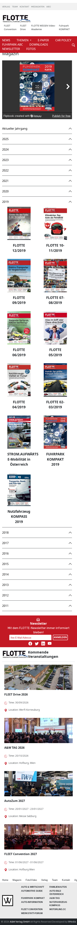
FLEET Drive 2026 (16, 694)
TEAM (15, 7)
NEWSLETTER (11, 49)
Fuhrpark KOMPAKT (64, 27)
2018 (5, 533)
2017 (5, 543)
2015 (5, 564)
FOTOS (31, 49)
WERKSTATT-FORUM (32, 913)
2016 (5, 553)
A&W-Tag (54, 898)
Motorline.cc (57, 909)
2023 (5, 160)
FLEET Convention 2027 (20, 854)
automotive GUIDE (32, 891)
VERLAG (6, 7)
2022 (5, 170)
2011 (5, 606)
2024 (5, 149)
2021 (5, 181)
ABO (48, 7)
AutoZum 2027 (14, 801)
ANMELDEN (60, 637)
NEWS (6, 40)
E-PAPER (44, 40)
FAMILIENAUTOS (58, 887)
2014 (5, 574)
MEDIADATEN (38, 7)
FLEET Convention (10, 27)
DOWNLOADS (38, 45)
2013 (5, 585)
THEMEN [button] (23, 40)
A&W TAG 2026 (14, 748)
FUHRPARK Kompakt (33, 898)
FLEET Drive (23, 27)
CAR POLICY (63, 40)
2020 (5, 191)
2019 (5, 202)
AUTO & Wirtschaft (32, 887)
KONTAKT (25, 7)
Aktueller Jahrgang (14, 129)
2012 (5, 595)
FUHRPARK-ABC (13, 45)
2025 (5, 139)
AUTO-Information (32, 902)
